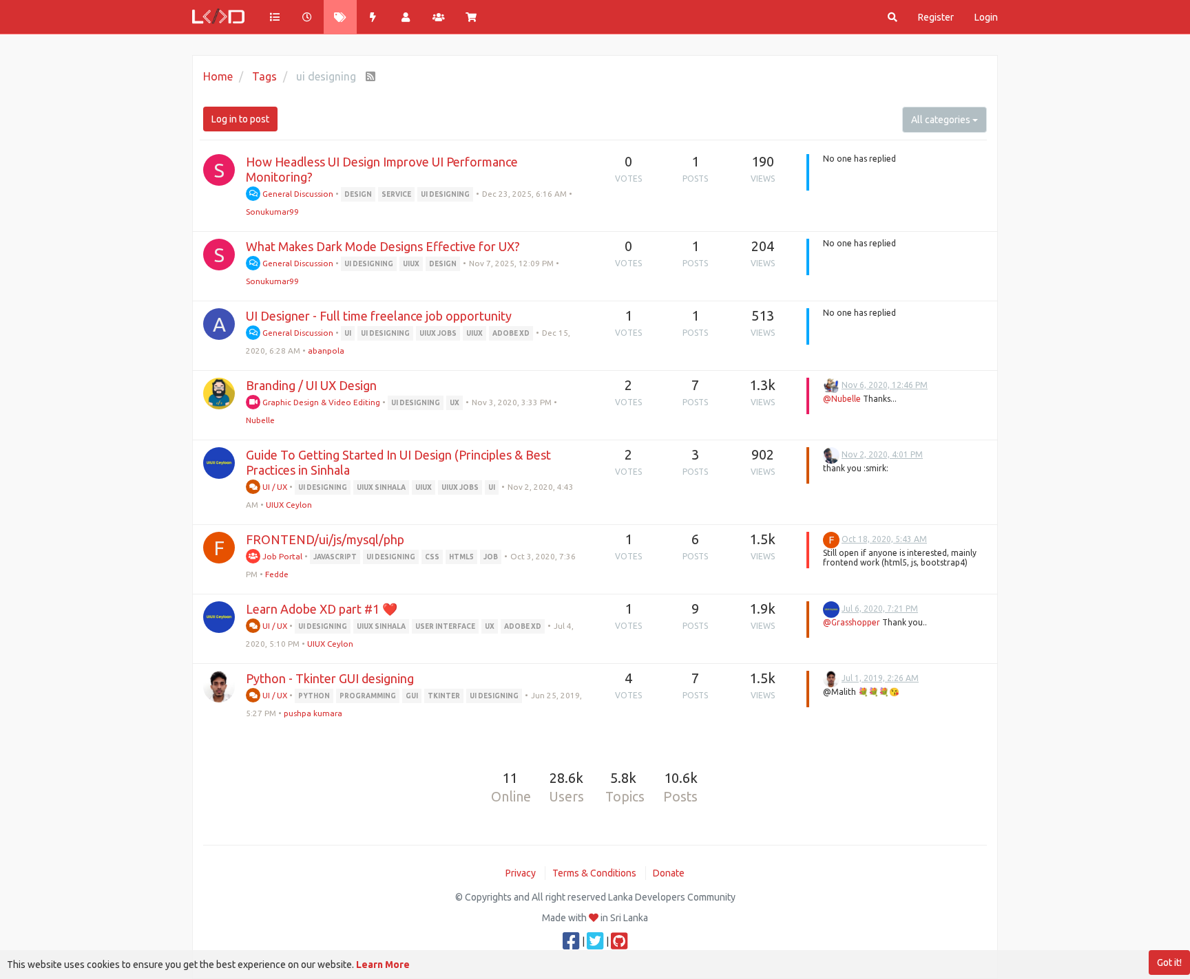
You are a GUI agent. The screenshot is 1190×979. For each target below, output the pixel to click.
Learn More (383, 964)
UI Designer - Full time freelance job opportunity (379, 316)
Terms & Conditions (594, 873)
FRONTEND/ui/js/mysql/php (325, 539)
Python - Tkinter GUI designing (330, 678)
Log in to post (240, 119)
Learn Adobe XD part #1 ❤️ (321, 609)
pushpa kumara (313, 713)
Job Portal (281, 556)
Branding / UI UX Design (311, 385)
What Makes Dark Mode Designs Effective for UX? (383, 246)
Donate (669, 873)
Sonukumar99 (272, 211)
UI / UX (273, 486)
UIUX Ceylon (289, 504)
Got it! (1169, 962)
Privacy (520, 873)
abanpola (326, 350)
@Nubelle (842, 398)
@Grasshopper (851, 622)
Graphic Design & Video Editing (320, 402)
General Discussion (296, 193)
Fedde (277, 574)
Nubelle (260, 420)
